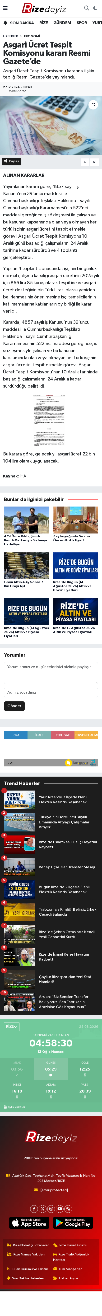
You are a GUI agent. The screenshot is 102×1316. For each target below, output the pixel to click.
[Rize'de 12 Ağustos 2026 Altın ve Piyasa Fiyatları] (75, 612)
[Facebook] (34, 1209)
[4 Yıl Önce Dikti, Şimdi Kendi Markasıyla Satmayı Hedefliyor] (26, 520)
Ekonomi (32, 36)
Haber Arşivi (68, 1278)
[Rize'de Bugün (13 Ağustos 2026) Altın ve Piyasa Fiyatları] (26, 612)
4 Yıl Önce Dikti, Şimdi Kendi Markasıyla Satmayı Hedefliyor (25, 540)
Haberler (10, 36)
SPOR (82, 23)
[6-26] (51, 419)
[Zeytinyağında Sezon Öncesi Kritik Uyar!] (75, 520)
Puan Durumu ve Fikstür (30, 1269)
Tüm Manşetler (70, 1269)
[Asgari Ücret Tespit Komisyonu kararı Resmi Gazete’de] (51, 126)
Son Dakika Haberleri (28, 1278)
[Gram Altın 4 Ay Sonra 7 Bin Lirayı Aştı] (26, 566)
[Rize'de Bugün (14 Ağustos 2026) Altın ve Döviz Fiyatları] (75, 566)
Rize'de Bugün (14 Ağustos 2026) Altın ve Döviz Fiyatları (72, 586)
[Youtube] (60, 1209)
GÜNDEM (62, 23)
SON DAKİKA (21, 23)
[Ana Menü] (5, 8)
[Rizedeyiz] (44, 8)
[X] (42, 1209)
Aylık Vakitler (16, 1107)
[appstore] (29, 1224)
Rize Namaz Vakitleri (29, 1254)
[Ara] (86, 8)
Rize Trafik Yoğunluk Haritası (71, 1257)
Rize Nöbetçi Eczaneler (31, 1245)
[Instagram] (51, 1209)
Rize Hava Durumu (73, 1245)
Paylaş (14, 161)
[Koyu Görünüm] (95, 8)
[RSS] (68, 1209)
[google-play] (73, 1224)
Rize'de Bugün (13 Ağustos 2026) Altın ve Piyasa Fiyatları (26, 632)
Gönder (14, 706)
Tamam (51, 1310)
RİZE (43, 23)
